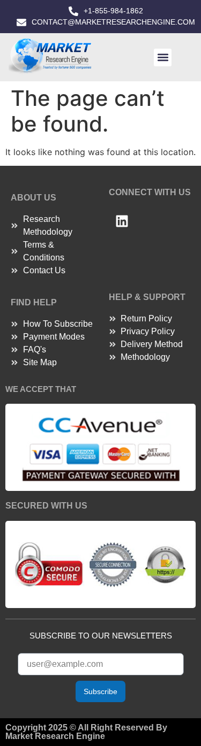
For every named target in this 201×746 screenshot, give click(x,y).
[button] (163, 57)
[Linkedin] (122, 220)
